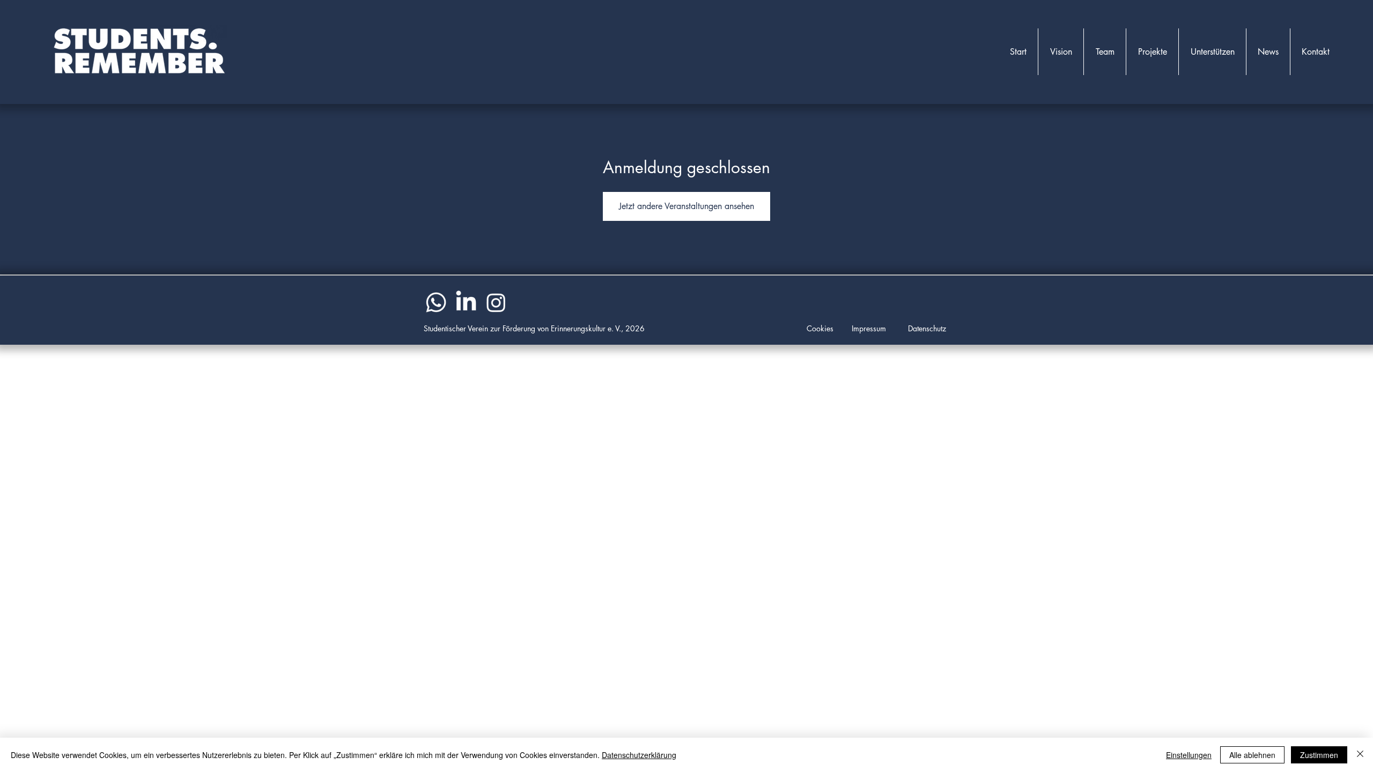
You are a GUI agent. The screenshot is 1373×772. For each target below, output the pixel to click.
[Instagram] (496, 302)
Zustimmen (1319, 754)
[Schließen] (1360, 754)
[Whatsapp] (436, 302)
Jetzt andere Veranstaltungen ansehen (686, 206)
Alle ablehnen (1252, 754)
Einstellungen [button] (1189, 754)
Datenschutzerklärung (639, 754)
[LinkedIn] (466, 302)
